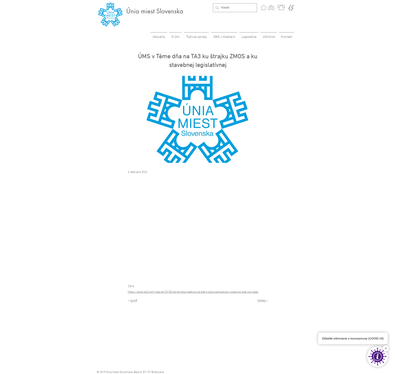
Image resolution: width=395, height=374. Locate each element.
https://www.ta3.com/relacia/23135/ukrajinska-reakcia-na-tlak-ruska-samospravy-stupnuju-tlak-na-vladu (193, 292)
